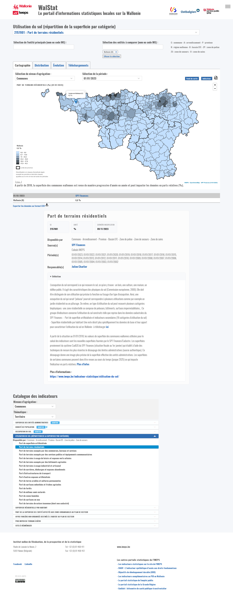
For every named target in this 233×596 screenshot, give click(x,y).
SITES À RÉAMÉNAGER (23, 525)
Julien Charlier (79, 266)
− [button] (215, 88)
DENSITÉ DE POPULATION (29, 427)
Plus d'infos (83, 364)
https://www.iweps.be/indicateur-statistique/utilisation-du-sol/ (84, 376)
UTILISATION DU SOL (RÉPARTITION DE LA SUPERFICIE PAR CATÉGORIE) (42, 436)
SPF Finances (205, 182)
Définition (56, 276)
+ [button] (215, 84)
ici (107, 327)
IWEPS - (187, 182)
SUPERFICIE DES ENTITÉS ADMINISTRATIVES (36, 422)
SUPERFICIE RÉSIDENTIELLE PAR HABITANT (31, 507)
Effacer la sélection (112, 56)
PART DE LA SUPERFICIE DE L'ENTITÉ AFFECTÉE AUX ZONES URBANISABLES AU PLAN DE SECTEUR (51, 512)
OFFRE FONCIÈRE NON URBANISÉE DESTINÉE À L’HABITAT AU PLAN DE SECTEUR (44, 516)
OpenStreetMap (195, 182)
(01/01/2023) (214, 182)
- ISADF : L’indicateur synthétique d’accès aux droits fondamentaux (147, 568)
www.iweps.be (123, 546)
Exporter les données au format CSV (29, 205)
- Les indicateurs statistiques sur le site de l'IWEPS (139, 564)
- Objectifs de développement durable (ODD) (136, 572)
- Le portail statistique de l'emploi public (135, 580)
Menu (228, 6)
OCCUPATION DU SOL (28, 431)
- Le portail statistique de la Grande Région (136, 584)
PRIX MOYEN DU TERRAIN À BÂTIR (28, 521)
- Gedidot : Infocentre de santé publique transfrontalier (141, 588)
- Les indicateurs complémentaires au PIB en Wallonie (140, 576)
